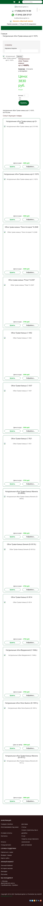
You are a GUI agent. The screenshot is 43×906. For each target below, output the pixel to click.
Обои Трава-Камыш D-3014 (21, 597)
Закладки (4, 871)
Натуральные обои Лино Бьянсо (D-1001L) (21, 703)
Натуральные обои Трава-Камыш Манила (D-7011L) (21, 757)
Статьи (24, 827)
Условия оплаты (6, 833)
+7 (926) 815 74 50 (22, 10)
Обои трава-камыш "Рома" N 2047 (21, 280)
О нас (23, 836)
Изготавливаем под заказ (9, 827)
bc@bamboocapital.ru (21, 18)
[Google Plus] (41, 900)
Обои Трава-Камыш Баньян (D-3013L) (21, 544)
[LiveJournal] (39, 900)
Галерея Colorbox (7, 824)
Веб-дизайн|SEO (6, 896)
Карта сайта (5, 858)
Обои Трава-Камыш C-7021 (21, 438)
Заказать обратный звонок (22, 21)
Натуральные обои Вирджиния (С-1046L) (21, 650)
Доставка (25, 824)
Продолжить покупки (29, 51)
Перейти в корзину (12, 51)
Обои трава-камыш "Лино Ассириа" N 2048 (21, 227)
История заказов (6, 868)
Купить (12, 167)
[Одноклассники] (34, 900)
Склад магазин (6, 845)
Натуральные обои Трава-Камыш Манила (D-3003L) (21, 492)
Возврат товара (6, 855)
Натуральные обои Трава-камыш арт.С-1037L (21, 174)
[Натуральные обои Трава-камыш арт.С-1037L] (9, 62)
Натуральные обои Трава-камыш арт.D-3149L (21, 122)
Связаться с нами (7, 852)
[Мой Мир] (37, 900)
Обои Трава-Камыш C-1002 (21, 333)
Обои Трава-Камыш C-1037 (21, 386)
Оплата (3, 842)
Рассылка (4, 874)
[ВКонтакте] (30, 900)
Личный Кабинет (7, 865)
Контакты (4, 836)
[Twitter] (32, 900)
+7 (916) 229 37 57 (23, 14)
